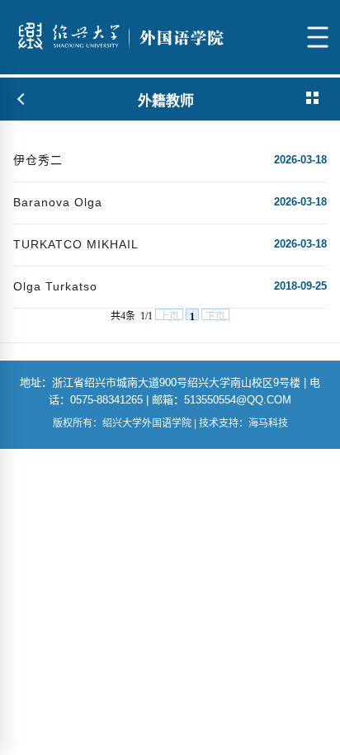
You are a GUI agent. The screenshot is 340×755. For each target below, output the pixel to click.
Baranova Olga (57, 202)
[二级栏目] (313, 99)
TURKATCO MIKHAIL (76, 244)
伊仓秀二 (38, 160)
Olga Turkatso (55, 286)
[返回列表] (21, 99)
